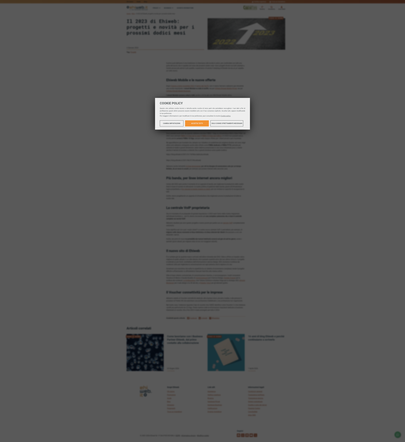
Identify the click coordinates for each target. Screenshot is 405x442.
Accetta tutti (197, 123)
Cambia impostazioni (171, 123)
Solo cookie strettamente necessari (226, 123)
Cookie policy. (226, 116)
